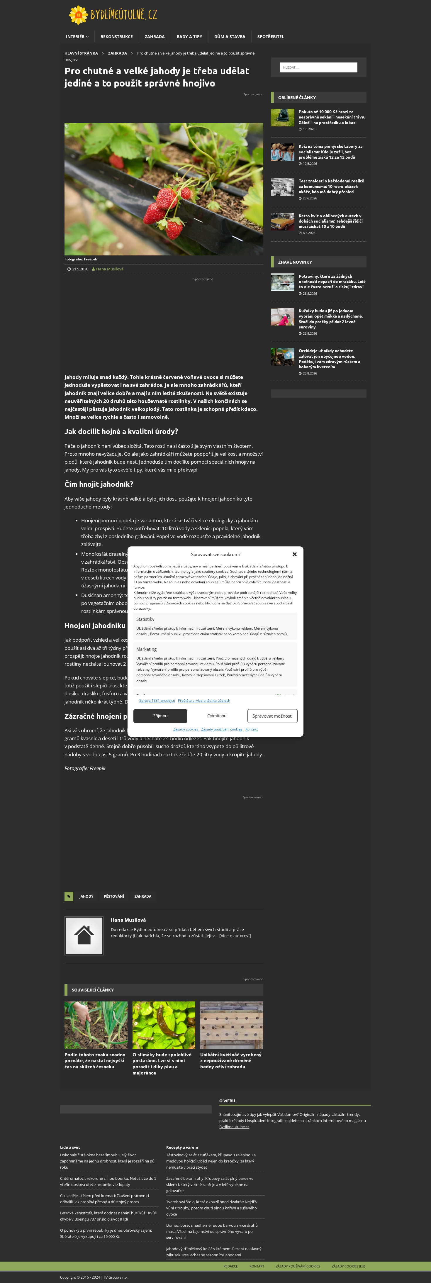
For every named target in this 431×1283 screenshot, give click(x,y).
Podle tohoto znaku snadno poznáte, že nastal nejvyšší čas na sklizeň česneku (95, 1060)
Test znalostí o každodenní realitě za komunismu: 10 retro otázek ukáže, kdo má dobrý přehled (331, 186)
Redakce (231, 1266)
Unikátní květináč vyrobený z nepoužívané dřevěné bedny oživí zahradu (231, 1060)
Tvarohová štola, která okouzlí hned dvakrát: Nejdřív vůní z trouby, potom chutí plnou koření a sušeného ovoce (211, 1208)
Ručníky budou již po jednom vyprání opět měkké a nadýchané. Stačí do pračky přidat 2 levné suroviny (331, 318)
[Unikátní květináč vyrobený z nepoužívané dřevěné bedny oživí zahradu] (231, 1025)
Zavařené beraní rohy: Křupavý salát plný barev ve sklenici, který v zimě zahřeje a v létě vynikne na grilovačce (209, 1184)
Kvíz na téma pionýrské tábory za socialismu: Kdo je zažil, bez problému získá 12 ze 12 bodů (331, 151)
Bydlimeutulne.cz (234, 1126)
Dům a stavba (229, 36)
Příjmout (160, 715)
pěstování (114, 896)
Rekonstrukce (117, 36)
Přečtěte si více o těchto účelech (204, 700)
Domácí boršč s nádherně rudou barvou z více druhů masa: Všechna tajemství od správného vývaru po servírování (212, 1231)
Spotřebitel (270, 36)
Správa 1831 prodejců (157, 700)
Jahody (86, 896)
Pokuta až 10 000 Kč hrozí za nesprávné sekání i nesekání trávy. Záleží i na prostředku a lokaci (332, 117)
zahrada (143, 896)
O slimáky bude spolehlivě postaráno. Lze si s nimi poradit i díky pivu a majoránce (162, 1063)
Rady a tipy (189, 36)
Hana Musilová (128, 920)
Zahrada (155, 36)
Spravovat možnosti (272, 716)
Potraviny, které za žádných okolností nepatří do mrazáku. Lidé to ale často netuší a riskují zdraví (332, 281)
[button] (295, 554)
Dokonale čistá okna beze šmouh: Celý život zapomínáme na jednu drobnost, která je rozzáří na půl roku (107, 1161)
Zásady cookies (185, 729)
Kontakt (251, 729)
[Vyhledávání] (319, 67)
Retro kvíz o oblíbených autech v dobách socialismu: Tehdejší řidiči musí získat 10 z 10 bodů (331, 221)
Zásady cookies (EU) (348, 1266)
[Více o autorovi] (234, 935)
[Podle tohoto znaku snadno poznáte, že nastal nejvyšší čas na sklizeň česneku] (96, 1025)
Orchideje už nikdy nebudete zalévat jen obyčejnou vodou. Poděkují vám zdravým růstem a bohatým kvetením (329, 358)
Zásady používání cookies (221, 729)
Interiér (75, 36)
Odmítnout (217, 715)
